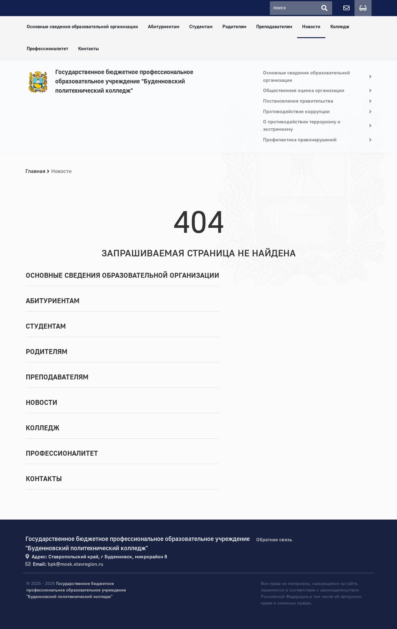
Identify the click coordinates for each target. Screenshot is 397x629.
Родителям (234, 27)
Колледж (339, 27)
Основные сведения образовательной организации (82, 27)
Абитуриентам (163, 27)
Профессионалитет (47, 49)
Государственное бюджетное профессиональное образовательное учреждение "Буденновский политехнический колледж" (124, 81)
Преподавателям (274, 27)
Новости (311, 27)
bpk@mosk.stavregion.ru (75, 564)
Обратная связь (274, 540)
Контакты (88, 49)
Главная (35, 171)
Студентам (200, 27)
